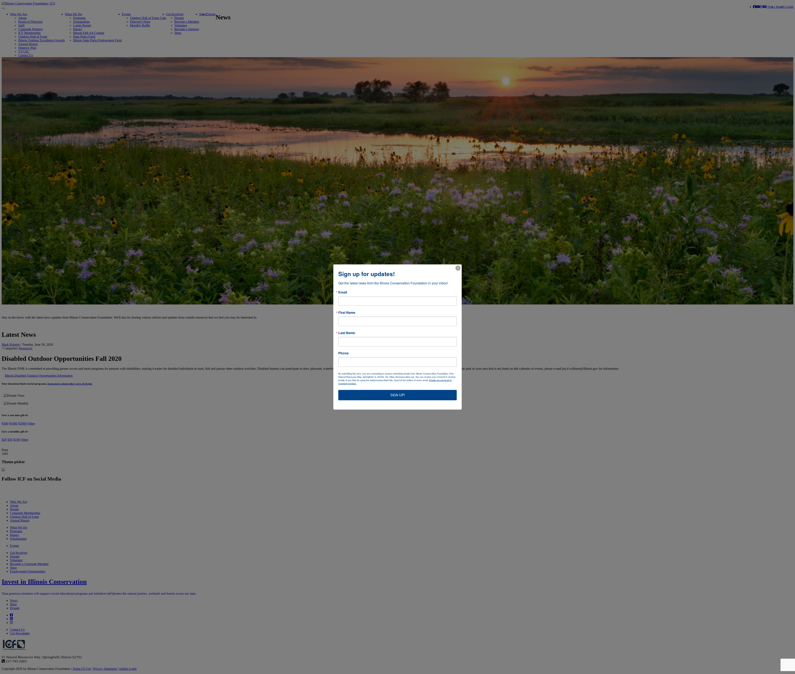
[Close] (457, 268)
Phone (343, 353)
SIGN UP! (397, 395)
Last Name (346, 333)
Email (342, 292)
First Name (346, 312)
